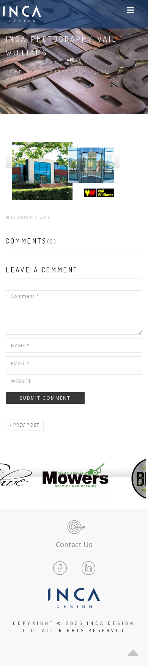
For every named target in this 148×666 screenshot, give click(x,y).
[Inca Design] (22, 14)
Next (138, 479)
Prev (10, 479)
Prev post (25, 425)
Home (14, 71)
